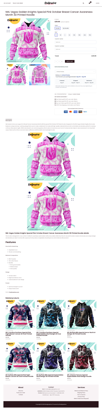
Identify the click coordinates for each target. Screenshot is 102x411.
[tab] (9, 120)
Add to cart (70, 61)
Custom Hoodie (76, 94)
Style (56, 25)
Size (56, 32)
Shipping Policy (81, 392)
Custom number (59, 46)
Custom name (59, 39)
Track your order (20, 392)
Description (9, 120)
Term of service (81, 394)
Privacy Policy (81, 396)
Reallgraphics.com (14, 292)
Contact (21, 394)
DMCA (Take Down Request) (81, 398)
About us (20, 391)
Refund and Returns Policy (81, 391)
